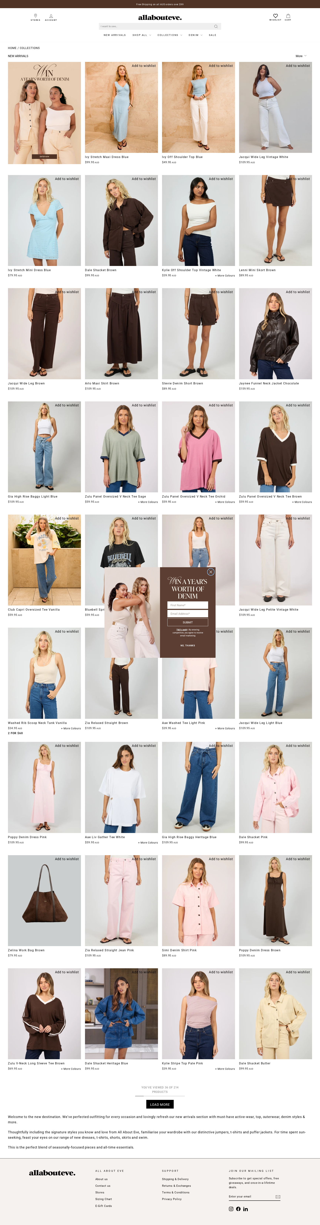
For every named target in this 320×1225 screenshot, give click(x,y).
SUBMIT (188, 622)
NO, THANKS (188, 645)
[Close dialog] (211, 572)
